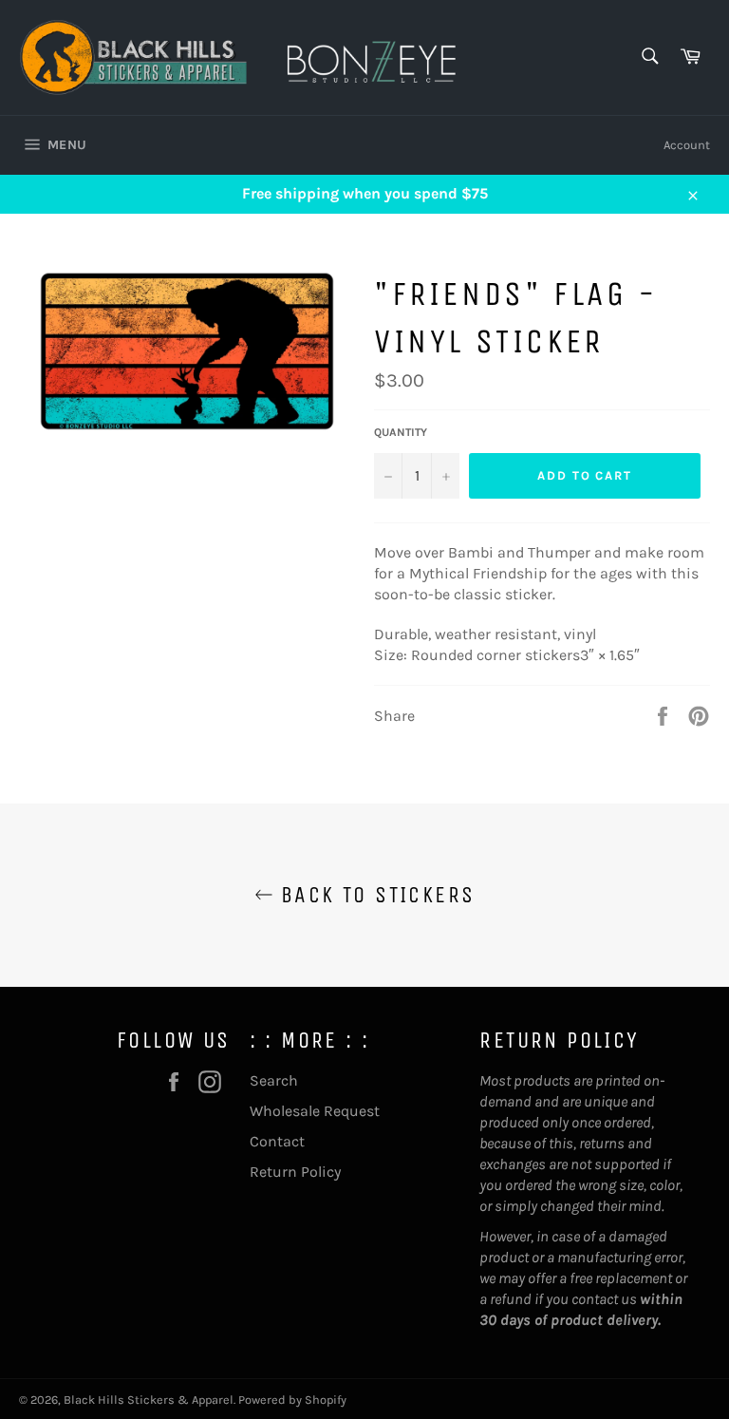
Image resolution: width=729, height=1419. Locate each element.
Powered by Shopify (292, 1399)
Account (687, 145)
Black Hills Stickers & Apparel (149, 1399)
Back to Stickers (374, 894)
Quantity (400, 432)
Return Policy (295, 1172)
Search (274, 1080)
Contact (277, 1141)
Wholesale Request (315, 1111)
